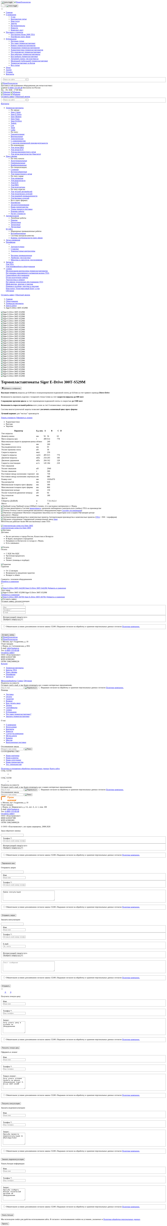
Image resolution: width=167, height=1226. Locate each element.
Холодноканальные (19, 161)
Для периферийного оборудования (20, 266)
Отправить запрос (8, 915)
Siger (56, 519)
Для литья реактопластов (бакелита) (26, 154)
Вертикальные (17, 136)
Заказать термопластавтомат (17, 716)
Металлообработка (9, 681)
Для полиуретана (18, 187)
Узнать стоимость (8, 418)
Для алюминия (17, 178)
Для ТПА (10, 264)
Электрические (17, 139)
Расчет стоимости (18, 214)
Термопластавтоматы (15, 108)
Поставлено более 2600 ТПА (23, 34)
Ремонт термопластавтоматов (23, 45)
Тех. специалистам (14, 764)
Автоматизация (12, 216)
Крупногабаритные (19, 172)
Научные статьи (17, 41)
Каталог (4, 664)
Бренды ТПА (11, 670)
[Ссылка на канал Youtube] (8, 776)
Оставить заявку (8, 96)
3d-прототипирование (20, 205)
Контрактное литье (19, 19)
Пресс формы (11, 156)
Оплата (9, 697)
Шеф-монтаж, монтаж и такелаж (19, 284)
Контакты (10, 74)
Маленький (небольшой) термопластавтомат (29, 61)
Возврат (9, 701)
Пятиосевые (16, 222)
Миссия (9, 740)
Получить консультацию (11, 1103)
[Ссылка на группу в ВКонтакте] (3, 776)
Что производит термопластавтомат (26, 52)
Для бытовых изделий (20, 198)
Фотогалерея (11, 727)
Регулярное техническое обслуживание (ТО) (24, 282)
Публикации (11, 39)
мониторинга (35, 508)
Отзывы (9, 72)
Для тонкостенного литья (21, 174)
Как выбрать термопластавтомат (24, 56)
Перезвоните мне (8, 863)
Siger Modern (16, 117)
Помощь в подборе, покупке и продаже (22, 286)
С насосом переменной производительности (29, 143)
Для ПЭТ (14, 183)
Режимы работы (17, 211)
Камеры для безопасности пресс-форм (27, 238)
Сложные (15, 169)
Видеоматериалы (18, 26)
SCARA (9, 229)
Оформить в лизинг (24, 418)
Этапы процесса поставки (22, 209)
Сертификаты (11, 708)
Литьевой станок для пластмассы (25, 59)
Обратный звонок (22, 96)
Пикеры (14, 220)
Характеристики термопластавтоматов (27, 50)
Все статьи (15, 65)
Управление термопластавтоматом (25, 48)
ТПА (98, 517)
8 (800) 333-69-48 (15, 88)
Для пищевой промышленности (24, 196)
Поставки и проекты (14, 32)
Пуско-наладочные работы (17, 277)
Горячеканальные (18, 163)
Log (12, 125)
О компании (11, 15)
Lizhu (13, 130)
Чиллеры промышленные (21, 255)
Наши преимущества (19, 207)
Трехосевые (15, 225)
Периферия (10, 242)
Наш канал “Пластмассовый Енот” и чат (23, 288)
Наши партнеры (12, 756)
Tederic (14, 123)
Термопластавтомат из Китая (23, 63)
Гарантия (10, 699)
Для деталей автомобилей (21, 191)
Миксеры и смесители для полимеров (26, 260)
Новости (14, 28)
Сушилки (15, 249)
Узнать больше (7, 1215)
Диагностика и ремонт (15, 280)
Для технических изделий (21, 194)
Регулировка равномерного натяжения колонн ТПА (27, 273)
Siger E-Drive (16, 114)
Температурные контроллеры (23, 251)
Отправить (6, 986)
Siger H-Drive (16, 121)
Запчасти (9, 262)
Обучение (10, 291)
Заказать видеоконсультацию (13, 1159)
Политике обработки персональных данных (121, 1219)
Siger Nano (15, 119)
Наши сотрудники (13, 760)
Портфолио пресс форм (20, 37)
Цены (8, 67)
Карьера (9, 738)
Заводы (14, 23)
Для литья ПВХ (17, 147)
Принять (5, 1224)
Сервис (9, 269)
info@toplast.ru (13, 648)
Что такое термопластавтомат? (18, 714)
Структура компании (14, 733)
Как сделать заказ (13, 703)
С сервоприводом (18, 141)
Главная (9, 12)
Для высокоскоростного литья (23, 152)
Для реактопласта (18, 180)
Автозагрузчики (17, 247)
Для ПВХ (15, 185)
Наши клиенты (12, 758)
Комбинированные (19, 165)
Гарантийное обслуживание (17, 275)
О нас (13, 17)
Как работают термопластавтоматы (25, 54)
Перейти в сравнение (10, 581)
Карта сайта (55, 769)
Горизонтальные (17, 134)
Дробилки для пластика (21, 258)
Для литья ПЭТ (17, 150)
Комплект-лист (17, 30)
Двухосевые (16, 227)
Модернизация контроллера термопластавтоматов (27, 271)
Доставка (10, 694)
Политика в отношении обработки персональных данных (25, 769)
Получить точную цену (10, 1048)
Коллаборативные (18, 233)
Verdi (13, 128)
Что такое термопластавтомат (23, 43)
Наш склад (15, 21)
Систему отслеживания (71, 510)
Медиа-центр (11, 736)
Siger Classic (16, 112)
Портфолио (15, 203)
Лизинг (9, 705)
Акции (9, 70)
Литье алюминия (13, 240)
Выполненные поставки (16, 742)
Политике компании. (131, 626)
